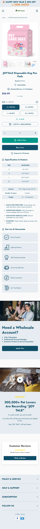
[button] (37, 11)
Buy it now (20, 147)
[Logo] (20, 10)
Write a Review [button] (20, 458)
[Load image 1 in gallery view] (5, 64)
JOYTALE (22, 514)
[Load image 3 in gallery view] (20, 64)
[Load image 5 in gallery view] (35, 64)
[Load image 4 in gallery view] (27, 64)
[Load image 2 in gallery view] (12, 64)
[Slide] (37, 102)
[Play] (20, 380)
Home (3, 18)
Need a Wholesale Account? (18, 330)
